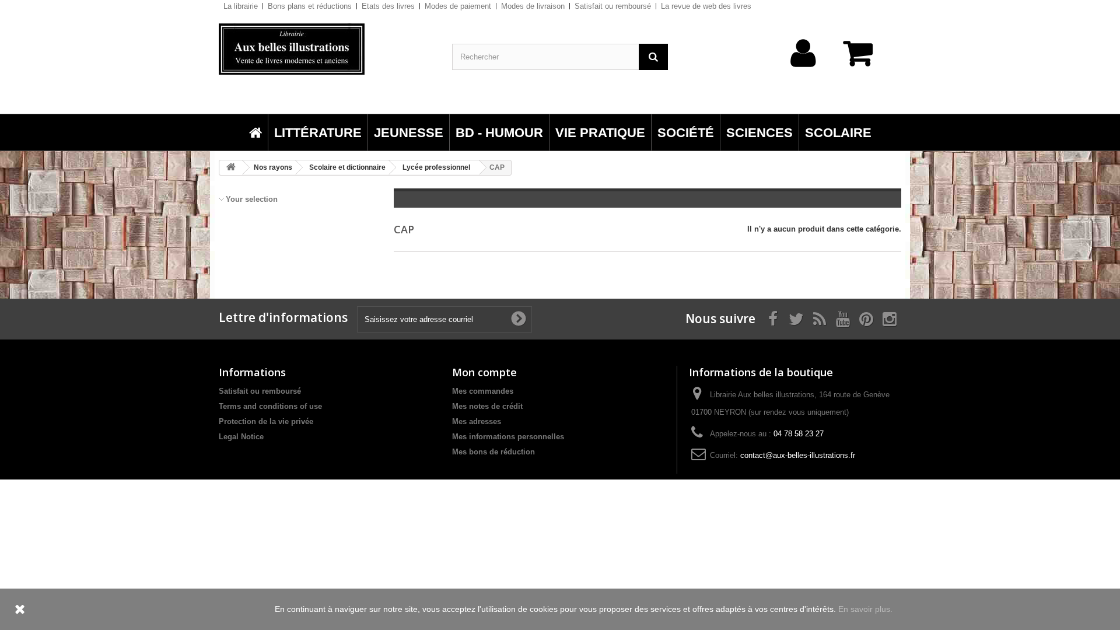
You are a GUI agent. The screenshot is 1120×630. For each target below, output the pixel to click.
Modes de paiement (458, 6)
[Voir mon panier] (863, 59)
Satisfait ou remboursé (613, 6)
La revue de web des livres (706, 6)
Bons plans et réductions (310, 6)
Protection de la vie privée (266, 421)
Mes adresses (476, 421)
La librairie (240, 6)
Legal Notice (241, 436)
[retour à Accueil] (231, 167)
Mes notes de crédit (487, 406)
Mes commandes (482, 391)
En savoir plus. (865, 609)
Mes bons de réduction (493, 451)
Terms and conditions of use (270, 406)
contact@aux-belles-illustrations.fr (797, 455)
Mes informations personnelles (508, 436)
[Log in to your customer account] (803, 71)
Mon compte (484, 372)
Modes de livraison (533, 6)
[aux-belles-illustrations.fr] (327, 49)
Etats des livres (388, 6)
